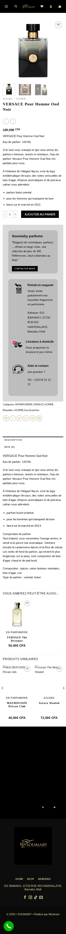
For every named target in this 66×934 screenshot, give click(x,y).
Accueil (8, 98)
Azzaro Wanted (49, 703)
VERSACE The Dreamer (17, 639)
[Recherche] (15, 6)
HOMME (21, 98)
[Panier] (60, 6)
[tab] (33, 440)
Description (13, 440)
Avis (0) (9, 447)
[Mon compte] (51, 6)
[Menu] (6, 6)
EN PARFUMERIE (24, 404)
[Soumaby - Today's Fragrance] (29, 6)
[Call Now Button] (9, 926)
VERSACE (39, 404)
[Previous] (8, 51)
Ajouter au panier (40, 214)
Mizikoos (54, 914)
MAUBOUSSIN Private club (17, 705)
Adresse (32, 312)
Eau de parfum (31, 410)
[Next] (57, 51)
